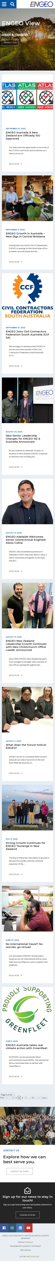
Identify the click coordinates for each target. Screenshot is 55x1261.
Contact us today (19, 1171)
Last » (44, 1097)
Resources (25, 1250)
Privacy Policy (25, 1242)
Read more (14, 164)
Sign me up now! (27, 1215)
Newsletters (10, 42)
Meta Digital (33, 1256)
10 (32, 1097)
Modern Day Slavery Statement (25, 1246)
